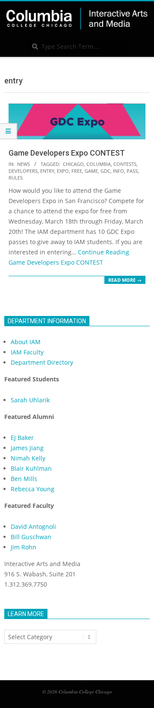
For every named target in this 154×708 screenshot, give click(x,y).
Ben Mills (24, 479)
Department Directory (42, 362)
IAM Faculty (27, 352)
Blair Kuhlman (31, 468)
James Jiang (27, 448)
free (76, 171)
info (118, 171)
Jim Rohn (23, 547)
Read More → (125, 280)
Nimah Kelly (28, 458)
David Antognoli (33, 526)
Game (91, 171)
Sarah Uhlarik (30, 400)
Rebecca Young (32, 489)
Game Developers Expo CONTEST (67, 152)
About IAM (26, 342)
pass (132, 171)
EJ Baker (22, 438)
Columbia (98, 164)
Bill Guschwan (31, 537)
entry (47, 171)
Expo (63, 171)
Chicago (73, 164)
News (23, 164)
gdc (105, 171)
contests (124, 164)
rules (16, 177)
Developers (23, 171)
